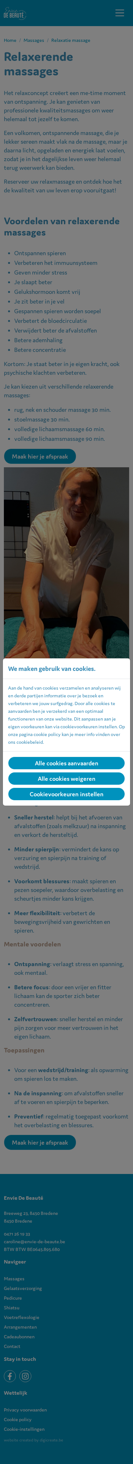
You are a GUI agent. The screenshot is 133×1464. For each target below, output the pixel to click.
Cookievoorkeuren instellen (67, 794)
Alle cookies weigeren (67, 778)
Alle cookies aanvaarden (66, 763)
